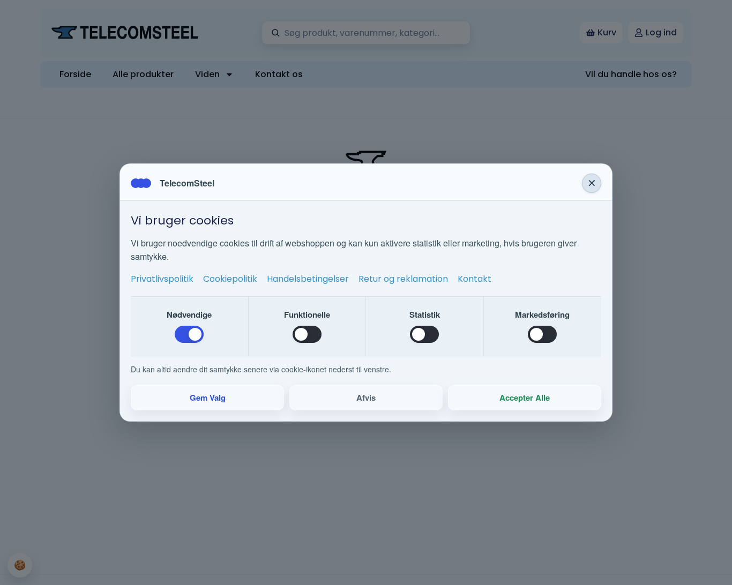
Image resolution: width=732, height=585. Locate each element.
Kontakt (474, 279)
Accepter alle (524, 397)
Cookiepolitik (230, 279)
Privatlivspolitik (162, 279)
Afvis (366, 397)
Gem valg (208, 397)
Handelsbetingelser (308, 279)
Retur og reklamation (403, 279)
